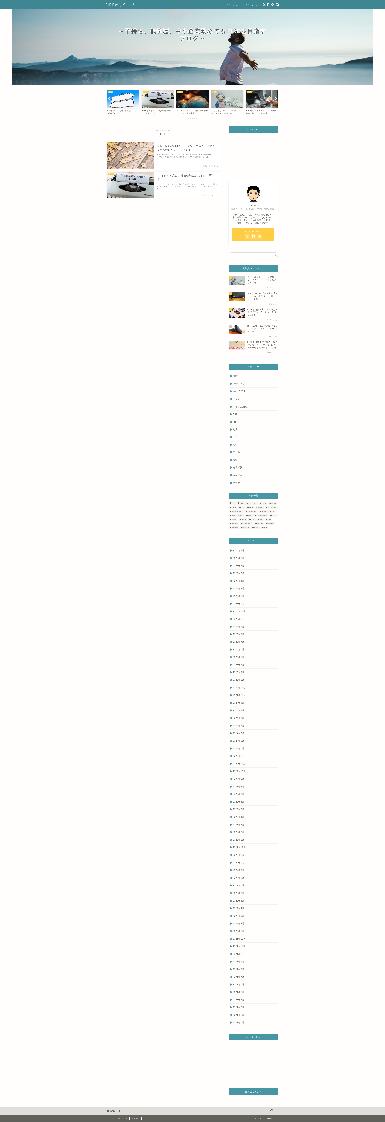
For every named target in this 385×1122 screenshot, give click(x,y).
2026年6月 (238, 565)
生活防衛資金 (247, 523)
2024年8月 (238, 710)
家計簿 (244, 519)
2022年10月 (239, 862)
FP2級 (264, 503)
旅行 (269, 519)
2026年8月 (238, 550)
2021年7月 (238, 977)
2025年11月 (239, 611)
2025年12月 (239, 603)
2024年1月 (238, 748)
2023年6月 (238, 801)
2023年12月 (239, 756)
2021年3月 (238, 1007)
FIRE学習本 (239, 391)
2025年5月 (238, 657)
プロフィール (232, 5)
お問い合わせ (251, 5)
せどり (260, 507)
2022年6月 (238, 893)
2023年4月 (238, 817)
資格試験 (237, 467)
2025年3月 (238, 664)
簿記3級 (270, 523)
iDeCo (234, 507)
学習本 (234, 519)
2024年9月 (238, 702)
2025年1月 (238, 680)
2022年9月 (238, 870)
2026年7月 (238, 558)
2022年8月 (238, 878)
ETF (233, 503)
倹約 (235, 421)
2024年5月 (238, 733)
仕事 (235, 414)
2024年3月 (238, 740)
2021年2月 (238, 1015)
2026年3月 (238, 588)
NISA (251, 507)
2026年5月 (238, 573)
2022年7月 (238, 885)
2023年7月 (238, 794)
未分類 (236, 452)
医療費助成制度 (262, 515)
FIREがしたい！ (120, 4)
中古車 (264, 512)
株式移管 (235, 523)
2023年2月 (238, 832)
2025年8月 (238, 634)
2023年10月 (239, 771)
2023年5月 (238, 809)
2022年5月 (238, 900)
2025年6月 (238, 649)
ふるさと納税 (240, 406)
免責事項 (135, 1118)
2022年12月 (239, 847)
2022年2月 (238, 923)
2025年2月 (238, 672)
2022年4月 (238, 908)
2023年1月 (238, 839)
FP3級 (273, 503)
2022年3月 (238, 916)
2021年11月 (239, 946)
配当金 (236, 482)
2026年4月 (238, 581)
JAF (242, 507)
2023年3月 (238, 824)
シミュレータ (252, 512)
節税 (235, 460)
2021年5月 (238, 992)
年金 (235, 437)
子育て (274, 515)
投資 (235, 444)
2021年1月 (238, 1022)
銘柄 (265, 527)
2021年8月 (238, 969)
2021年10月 (239, 954)
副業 (235, 429)
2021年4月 (238, 999)
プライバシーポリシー (118, 1118)
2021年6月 (238, 984)
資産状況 (237, 475)
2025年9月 (238, 626)
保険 (233, 515)
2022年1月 (238, 931)
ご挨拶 (236, 399)
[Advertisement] (253, 154)
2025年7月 (238, 641)
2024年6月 (238, 725)
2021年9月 (238, 961)
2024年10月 (239, 695)
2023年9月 (238, 779)
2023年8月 (238, 786)
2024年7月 (238, 718)
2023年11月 (239, 763)
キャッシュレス (237, 512)
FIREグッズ (239, 383)
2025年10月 (239, 619)
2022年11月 (239, 855)
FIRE (236, 376)
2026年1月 (238, 596)
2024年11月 (239, 687)
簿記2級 (260, 523)
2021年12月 (239, 939)
